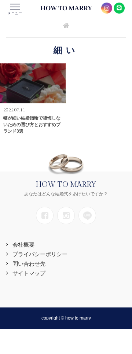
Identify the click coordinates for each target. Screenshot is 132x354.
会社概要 (23, 244)
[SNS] (45, 215)
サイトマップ (28, 273)
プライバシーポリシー (39, 254)
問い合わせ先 (28, 264)
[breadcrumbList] (66, 26)
